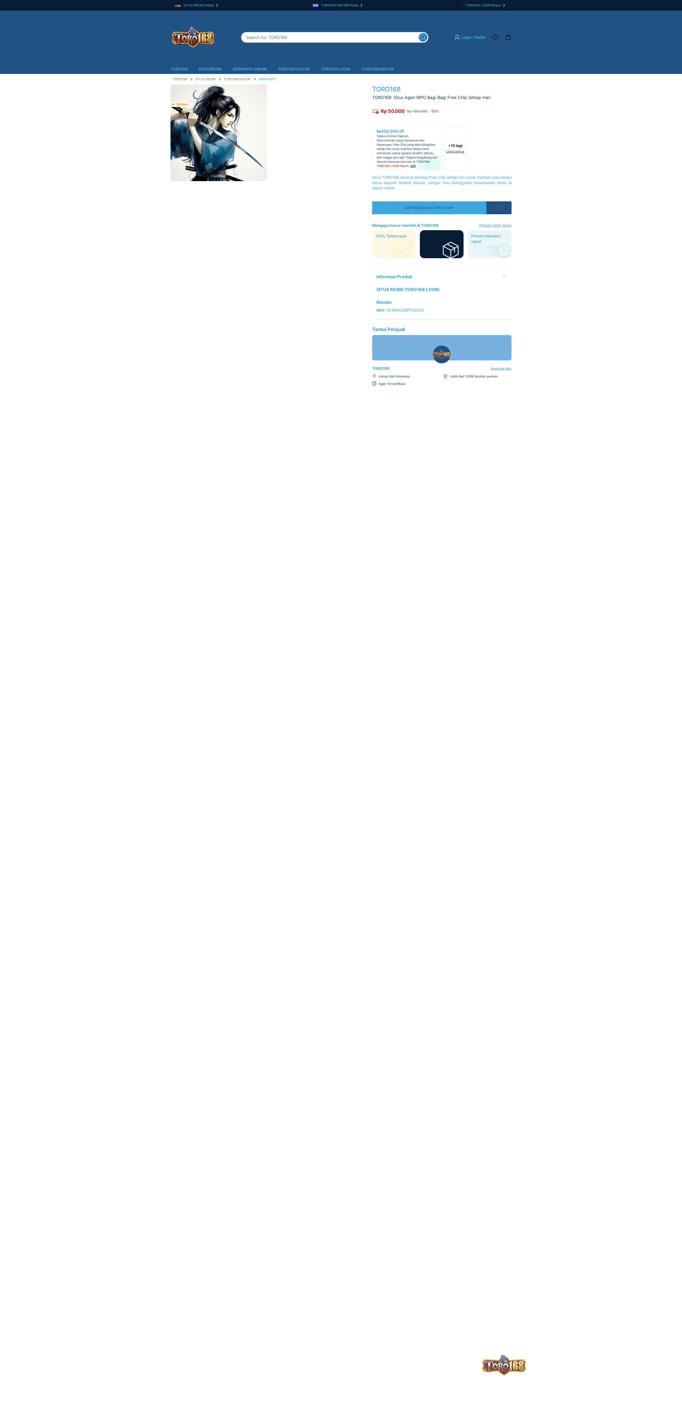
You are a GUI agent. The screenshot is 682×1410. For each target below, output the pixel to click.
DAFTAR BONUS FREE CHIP (429, 207)
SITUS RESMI (210, 69)
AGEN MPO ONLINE (250, 69)
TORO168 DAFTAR (377, 69)
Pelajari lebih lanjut (495, 225)
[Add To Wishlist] (501, 207)
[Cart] (508, 37)
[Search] (423, 37)
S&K (413, 166)
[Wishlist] (495, 37)
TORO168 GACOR (294, 69)
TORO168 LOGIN (336, 69)
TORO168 (179, 69)
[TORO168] (193, 37)
